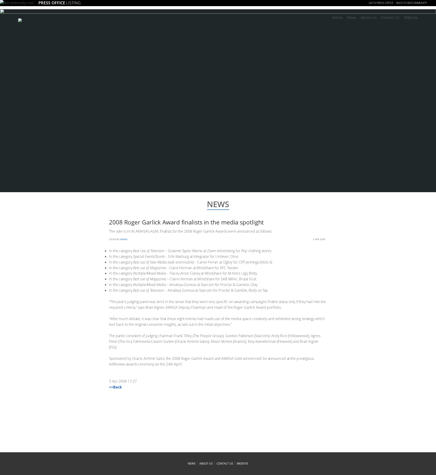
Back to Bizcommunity (411, 3)
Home (337, 17)
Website (411, 17)
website (242, 463)
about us (206, 463)
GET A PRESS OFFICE (381, 3)
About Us (368, 17)
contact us (225, 463)
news (192, 463)
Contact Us (390, 17)
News (351, 17)
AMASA (123, 239)
